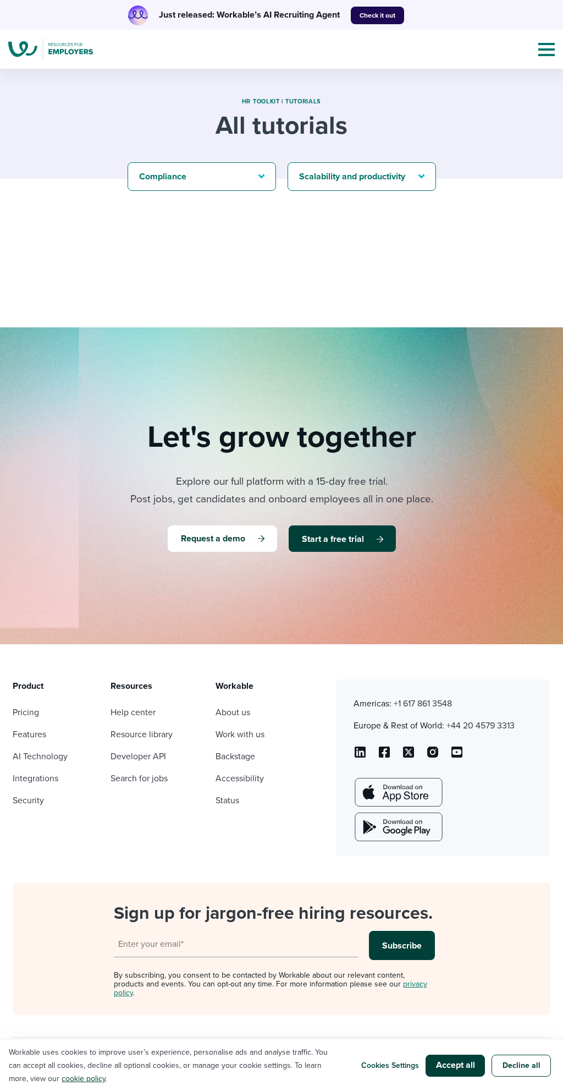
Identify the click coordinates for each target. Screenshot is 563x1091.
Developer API (138, 756)
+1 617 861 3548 (423, 703)
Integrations (35, 778)
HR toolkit (261, 101)
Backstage (235, 756)
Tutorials (303, 101)
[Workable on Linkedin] (360, 755)
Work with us (240, 734)
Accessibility (240, 778)
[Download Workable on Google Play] (397, 827)
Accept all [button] (455, 1065)
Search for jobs (139, 778)
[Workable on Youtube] (408, 755)
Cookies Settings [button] (390, 1065)
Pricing (26, 712)
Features (29, 734)
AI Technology (40, 756)
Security (28, 800)
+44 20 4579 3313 (480, 725)
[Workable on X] (432, 755)
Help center (133, 712)
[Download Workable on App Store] (397, 792)
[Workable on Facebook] (384, 755)
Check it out (377, 15)
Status (227, 800)
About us (233, 712)
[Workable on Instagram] (456, 755)
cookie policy (84, 1078)
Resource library (142, 734)
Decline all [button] (521, 1065)
